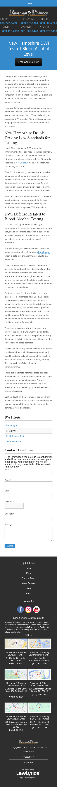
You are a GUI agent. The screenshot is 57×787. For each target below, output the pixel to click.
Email (7, 491)
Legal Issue (9, 502)
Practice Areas (28, 578)
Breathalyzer (12, 425)
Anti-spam (28, 762)
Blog (28, 588)
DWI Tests (13, 417)
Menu (30, 3)
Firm (28, 573)
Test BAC (11, 431)
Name (8, 469)
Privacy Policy (28, 757)
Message (9, 525)
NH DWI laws (22, 162)
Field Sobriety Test (15, 436)
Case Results (28, 583)
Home (28, 568)
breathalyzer (44, 252)
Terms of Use (28, 752)
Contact (28, 593)
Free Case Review (28, 62)
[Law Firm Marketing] (29, 773)
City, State (9, 514)
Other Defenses (13, 441)
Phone (8, 480)
